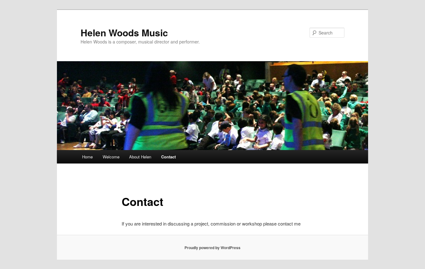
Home (87, 157)
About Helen (140, 157)
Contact (168, 157)
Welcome (111, 157)
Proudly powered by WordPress (212, 247)
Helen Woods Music (124, 32)
